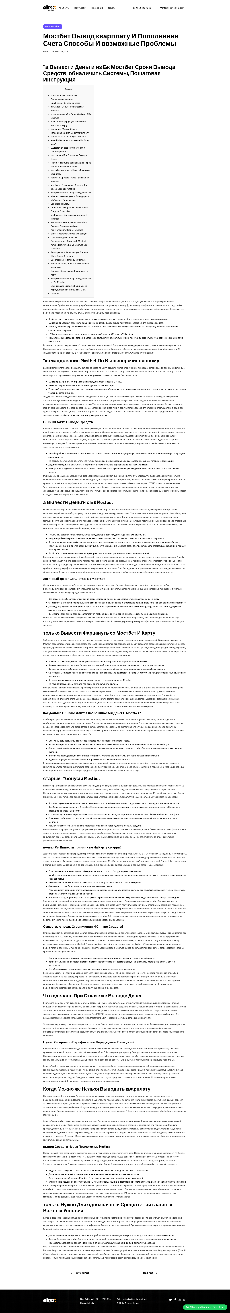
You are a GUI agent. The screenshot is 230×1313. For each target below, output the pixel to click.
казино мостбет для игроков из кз (90, 415)
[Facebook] (175, 1299)
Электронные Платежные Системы (68, 260)
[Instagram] (184, 1299)
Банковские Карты (60, 204)
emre (45, 52)
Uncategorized (52, 26)
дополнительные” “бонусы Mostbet (68, 136)
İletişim (111, 8)
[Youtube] (179, 1299)
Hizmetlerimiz (97, 8)
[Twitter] (170, 1299)
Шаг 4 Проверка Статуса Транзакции (69, 233)
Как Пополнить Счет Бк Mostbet (67, 230)
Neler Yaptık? (79, 8)
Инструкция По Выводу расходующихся (71, 192)
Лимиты (55, 293)
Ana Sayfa (64, 8)
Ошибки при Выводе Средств (65, 103)
